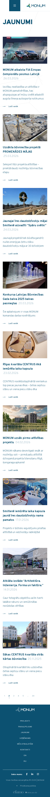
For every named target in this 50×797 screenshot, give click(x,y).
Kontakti (25, 750)
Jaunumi (25, 732)
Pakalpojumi (25, 727)
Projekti (25, 721)
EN (25, 755)
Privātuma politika (28, 786)
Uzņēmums (25, 738)
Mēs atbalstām (25, 744)
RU (25, 761)
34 (33, 696)
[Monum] (36, 6)
